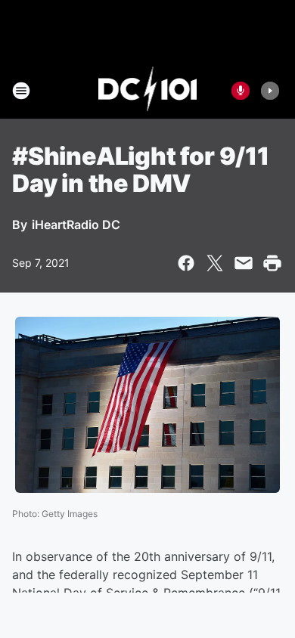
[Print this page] (272, 263)
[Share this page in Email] (243, 263)
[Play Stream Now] (270, 91)
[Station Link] (147, 91)
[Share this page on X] (214, 263)
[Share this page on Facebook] (186, 263)
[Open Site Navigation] (21, 91)
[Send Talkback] (240, 91)
